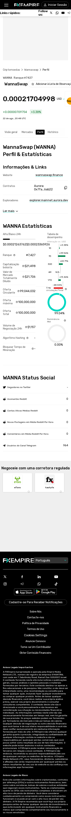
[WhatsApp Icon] (44, 584)
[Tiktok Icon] (61, 584)
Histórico (53, 132)
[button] (6, 5)
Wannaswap (31, 69)
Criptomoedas (11, 69)
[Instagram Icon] (10, 584)
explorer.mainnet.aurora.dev (48, 200)
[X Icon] (10, 577)
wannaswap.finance (49, 175)
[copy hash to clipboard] (65, 187)
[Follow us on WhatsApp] (57, 13)
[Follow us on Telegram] (69, 13)
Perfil (40, 132)
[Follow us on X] (51, 13)
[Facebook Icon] (27, 577)
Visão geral (11, 132)
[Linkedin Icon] (44, 577)
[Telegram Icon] (27, 584)
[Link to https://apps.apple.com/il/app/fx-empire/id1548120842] (24, 592)
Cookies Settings (35, 635)
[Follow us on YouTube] (63, 13)
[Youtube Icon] (61, 577)
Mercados (27, 132)
